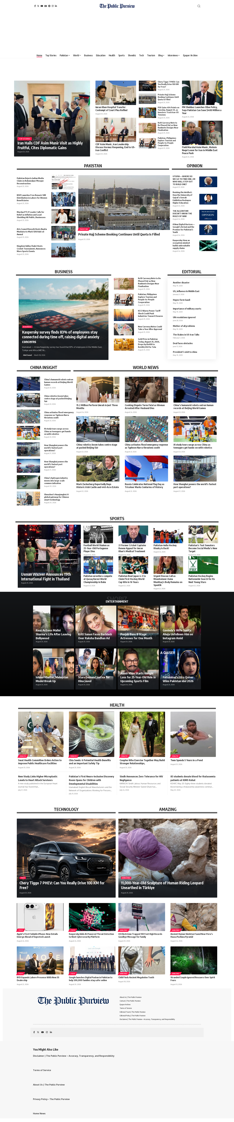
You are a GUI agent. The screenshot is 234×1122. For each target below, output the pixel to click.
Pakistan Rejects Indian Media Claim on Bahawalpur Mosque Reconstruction (30, 181)
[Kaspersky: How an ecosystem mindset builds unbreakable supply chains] (208, 245)
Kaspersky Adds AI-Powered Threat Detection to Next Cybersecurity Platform (91, 935)
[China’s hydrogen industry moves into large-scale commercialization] (28, 482)
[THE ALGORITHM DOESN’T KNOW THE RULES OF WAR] (208, 215)
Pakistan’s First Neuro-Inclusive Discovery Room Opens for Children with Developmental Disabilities (91, 780)
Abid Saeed (27, 355)
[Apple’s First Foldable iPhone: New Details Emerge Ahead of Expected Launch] (40, 917)
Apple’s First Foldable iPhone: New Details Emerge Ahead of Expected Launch (37, 935)
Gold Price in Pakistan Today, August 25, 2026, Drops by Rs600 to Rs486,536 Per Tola (149, 343)
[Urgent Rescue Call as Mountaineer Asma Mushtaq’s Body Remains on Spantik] (168, 565)
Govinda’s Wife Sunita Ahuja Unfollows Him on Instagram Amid (178, 634)
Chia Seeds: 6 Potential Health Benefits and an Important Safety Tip (90, 762)
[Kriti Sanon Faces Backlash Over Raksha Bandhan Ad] (95, 626)
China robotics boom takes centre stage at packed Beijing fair (58, 398)
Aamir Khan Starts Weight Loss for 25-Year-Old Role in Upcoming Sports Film (138, 677)
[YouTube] (42, 6)
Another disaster (181, 282)
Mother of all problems (184, 326)
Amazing (126, 878)
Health (23, 756)
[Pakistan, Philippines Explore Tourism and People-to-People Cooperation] (147, 143)
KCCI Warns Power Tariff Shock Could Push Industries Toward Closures (150, 313)
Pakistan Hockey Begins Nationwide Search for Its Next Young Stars (201, 578)
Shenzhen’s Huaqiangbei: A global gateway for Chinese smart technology (56, 497)
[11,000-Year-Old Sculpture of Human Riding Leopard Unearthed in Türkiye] (167, 858)
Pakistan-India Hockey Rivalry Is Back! (165, 547)
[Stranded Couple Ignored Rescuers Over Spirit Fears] (193, 960)
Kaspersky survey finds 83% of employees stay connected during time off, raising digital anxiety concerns (60, 337)
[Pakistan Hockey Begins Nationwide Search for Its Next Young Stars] (203, 565)
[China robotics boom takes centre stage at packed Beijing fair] (28, 400)
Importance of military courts (187, 308)
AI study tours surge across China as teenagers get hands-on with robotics (57, 431)
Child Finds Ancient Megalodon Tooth (136, 977)
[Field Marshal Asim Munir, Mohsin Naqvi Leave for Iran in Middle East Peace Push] (202, 133)
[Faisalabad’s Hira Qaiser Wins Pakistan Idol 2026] (180, 668)
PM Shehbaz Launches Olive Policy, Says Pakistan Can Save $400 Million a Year (201, 110)
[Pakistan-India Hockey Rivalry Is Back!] (168, 534)
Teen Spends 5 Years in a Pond (186, 760)
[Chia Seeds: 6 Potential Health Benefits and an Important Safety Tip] (91, 734)
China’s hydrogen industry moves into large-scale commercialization (56, 480)
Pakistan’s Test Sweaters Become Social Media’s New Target (202, 548)
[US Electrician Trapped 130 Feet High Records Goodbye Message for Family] (141, 917)
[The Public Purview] (117, 6)
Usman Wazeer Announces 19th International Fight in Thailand (46, 576)
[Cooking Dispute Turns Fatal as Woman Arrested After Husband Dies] (146, 390)
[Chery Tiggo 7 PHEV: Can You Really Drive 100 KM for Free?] (147, 86)
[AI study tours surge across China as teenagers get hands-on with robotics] (28, 433)
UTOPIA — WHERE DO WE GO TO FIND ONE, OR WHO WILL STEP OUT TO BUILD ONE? (184, 180)
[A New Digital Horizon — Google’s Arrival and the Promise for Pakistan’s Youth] (208, 229)
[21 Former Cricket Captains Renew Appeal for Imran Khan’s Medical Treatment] (133, 534)
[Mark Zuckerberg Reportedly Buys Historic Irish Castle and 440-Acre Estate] (98, 468)
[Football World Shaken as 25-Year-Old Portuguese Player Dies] (98, 534)
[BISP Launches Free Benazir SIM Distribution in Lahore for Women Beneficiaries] (63, 199)
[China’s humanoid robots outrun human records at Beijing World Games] (28, 384)
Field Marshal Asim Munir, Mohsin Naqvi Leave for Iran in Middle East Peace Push (199, 150)
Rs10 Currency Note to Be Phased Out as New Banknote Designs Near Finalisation (168, 126)
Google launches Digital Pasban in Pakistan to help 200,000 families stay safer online (90, 979)
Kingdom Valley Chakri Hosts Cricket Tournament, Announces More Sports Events (31, 248)
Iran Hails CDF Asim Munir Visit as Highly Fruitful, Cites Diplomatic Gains (50, 145)
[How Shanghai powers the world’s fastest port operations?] (28, 449)
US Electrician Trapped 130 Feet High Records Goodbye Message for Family (140, 935)
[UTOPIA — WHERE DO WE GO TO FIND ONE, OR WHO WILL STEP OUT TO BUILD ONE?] (208, 182)
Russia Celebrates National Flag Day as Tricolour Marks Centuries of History (144, 486)
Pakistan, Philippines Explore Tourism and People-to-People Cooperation (167, 142)
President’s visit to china (185, 352)
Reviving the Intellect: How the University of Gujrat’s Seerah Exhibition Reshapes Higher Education (182, 197)
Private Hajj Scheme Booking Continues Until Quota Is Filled (168, 97)
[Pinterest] (49, 6)
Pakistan (84, 229)
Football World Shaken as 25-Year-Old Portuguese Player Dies (96, 548)
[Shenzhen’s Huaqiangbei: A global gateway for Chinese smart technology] (28, 498)
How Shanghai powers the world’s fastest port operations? (56, 448)
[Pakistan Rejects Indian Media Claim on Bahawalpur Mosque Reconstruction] (63, 182)
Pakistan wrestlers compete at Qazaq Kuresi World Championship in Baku (98, 578)
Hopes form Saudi (181, 300)
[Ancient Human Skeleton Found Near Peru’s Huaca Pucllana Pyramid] (193, 917)
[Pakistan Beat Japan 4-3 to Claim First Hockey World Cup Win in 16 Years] (133, 565)
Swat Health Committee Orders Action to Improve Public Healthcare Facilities (40, 762)
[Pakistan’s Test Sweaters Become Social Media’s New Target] (203, 534)
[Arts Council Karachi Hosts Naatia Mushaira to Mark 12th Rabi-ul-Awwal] (63, 233)
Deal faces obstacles (183, 343)
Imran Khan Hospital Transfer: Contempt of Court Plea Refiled (111, 109)
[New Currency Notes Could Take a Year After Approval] (124, 329)
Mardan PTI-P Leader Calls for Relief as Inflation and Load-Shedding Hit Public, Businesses (31, 214)
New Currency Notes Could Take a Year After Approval (150, 327)
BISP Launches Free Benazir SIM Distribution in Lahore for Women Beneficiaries (32, 198)
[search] (199, 6)
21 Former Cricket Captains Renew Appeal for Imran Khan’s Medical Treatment (132, 548)
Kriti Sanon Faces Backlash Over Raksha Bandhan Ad (95, 636)
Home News (39, 1113)
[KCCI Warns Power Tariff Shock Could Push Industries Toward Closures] (124, 315)
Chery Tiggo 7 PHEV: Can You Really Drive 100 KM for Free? (168, 84)
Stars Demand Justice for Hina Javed (94, 679)
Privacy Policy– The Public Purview (51, 1099)
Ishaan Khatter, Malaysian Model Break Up (52, 679)
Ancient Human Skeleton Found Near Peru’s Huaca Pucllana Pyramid (191, 935)
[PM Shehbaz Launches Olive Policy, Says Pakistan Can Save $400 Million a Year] (202, 93)
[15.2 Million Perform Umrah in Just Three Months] (98, 390)
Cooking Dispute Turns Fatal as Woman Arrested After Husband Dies (145, 407)
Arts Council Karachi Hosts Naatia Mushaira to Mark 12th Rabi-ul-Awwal (32, 231)
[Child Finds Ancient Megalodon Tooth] (141, 960)
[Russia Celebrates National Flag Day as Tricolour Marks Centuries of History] (146, 468)
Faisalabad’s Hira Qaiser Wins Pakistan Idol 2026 (178, 679)
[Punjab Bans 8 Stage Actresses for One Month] (138, 626)
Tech (23, 878)
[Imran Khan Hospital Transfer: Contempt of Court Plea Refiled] (115, 93)
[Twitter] (38, 6)
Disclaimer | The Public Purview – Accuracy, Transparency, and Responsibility (73, 1056)
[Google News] (46, 6)
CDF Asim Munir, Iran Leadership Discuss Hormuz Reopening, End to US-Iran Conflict (115, 147)
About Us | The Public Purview (49, 1084)
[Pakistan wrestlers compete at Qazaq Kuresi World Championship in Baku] (98, 565)
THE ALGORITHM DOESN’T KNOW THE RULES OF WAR (182, 213)
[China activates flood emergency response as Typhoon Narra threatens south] (28, 417)
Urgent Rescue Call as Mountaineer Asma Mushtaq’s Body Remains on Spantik (168, 580)
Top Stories (24, 139)
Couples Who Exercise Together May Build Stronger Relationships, (142, 762)
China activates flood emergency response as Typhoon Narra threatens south (59, 415)
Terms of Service (42, 1070)
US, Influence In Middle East (186, 291)
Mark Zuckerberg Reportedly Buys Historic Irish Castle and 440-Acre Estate (97, 486)
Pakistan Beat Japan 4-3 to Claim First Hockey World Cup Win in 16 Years (132, 578)
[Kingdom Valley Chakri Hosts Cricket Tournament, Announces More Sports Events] (63, 250)
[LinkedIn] (56, 6)
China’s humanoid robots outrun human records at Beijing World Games (58, 382)
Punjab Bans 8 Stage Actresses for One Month (136, 636)
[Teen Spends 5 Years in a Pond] (193, 734)
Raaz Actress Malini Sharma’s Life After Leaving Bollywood (53, 634)
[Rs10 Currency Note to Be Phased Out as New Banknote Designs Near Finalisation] (147, 128)
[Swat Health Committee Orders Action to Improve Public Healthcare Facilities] (41, 734)
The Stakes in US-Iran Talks (186, 334)
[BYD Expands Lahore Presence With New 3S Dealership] (40, 960)
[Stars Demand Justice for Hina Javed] (95, 668)
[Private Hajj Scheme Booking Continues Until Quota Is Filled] (147, 98)
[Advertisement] (117, 32)
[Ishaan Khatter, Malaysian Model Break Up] (53, 668)
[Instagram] (52, 6)
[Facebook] (35, 6)
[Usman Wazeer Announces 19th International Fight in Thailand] (49, 556)
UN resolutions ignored (184, 317)
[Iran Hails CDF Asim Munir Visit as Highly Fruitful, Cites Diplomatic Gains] (52, 118)
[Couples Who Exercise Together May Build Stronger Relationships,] (142, 734)
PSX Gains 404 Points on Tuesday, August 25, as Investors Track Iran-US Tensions (168, 111)
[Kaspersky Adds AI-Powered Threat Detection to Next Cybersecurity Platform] (92, 917)
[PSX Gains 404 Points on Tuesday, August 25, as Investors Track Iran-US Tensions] (147, 113)
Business (27, 327)
